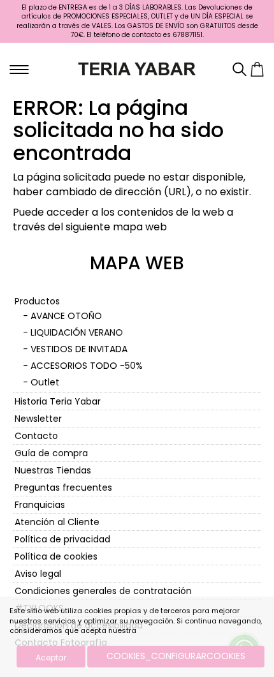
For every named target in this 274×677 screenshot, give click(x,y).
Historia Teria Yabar (58, 401)
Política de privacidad (62, 539)
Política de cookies (56, 556)
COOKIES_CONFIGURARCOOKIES (175, 656)
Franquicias (40, 504)
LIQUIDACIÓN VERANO (77, 332)
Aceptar (51, 657)
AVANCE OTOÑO (66, 315)
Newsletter (38, 418)
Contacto (36, 435)
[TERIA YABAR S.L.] (137, 68)
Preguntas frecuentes (63, 487)
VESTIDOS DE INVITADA (79, 349)
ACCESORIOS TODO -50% (87, 365)
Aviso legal (38, 573)
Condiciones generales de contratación (103, 590)
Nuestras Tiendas (53, 470)
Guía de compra (51, 453)
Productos (37, 301)
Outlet (45, 382)
